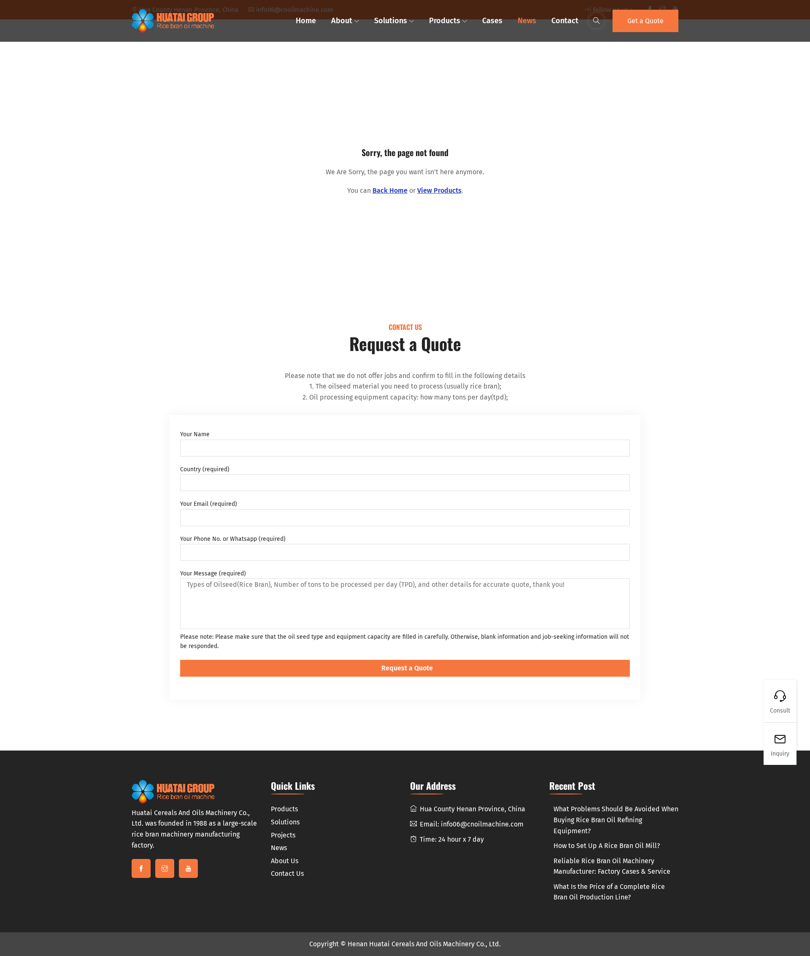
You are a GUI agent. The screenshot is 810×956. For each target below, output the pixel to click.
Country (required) (205, 469)
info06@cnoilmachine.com (482, 824)
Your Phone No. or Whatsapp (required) (233, 539)
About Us (284, 861)
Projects (283, 835)
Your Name (195, 434)
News (527, 20)
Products (444, 20)
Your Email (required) (208, 504)
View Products (439, 190)
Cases (492, 20)
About (341, 20)
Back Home (390, 190)
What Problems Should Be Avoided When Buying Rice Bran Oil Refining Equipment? (616, 819)
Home (306, 20)
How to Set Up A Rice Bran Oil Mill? (607, 846)
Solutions (390, 20)
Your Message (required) (213, 573)
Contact (564, 20)
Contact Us (287, 874)
